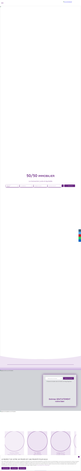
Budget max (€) (38, 185)
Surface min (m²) (52, 185)
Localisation (23, 185)
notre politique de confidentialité (43, 465)
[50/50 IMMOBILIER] (71, 3)
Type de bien (9, 185)
